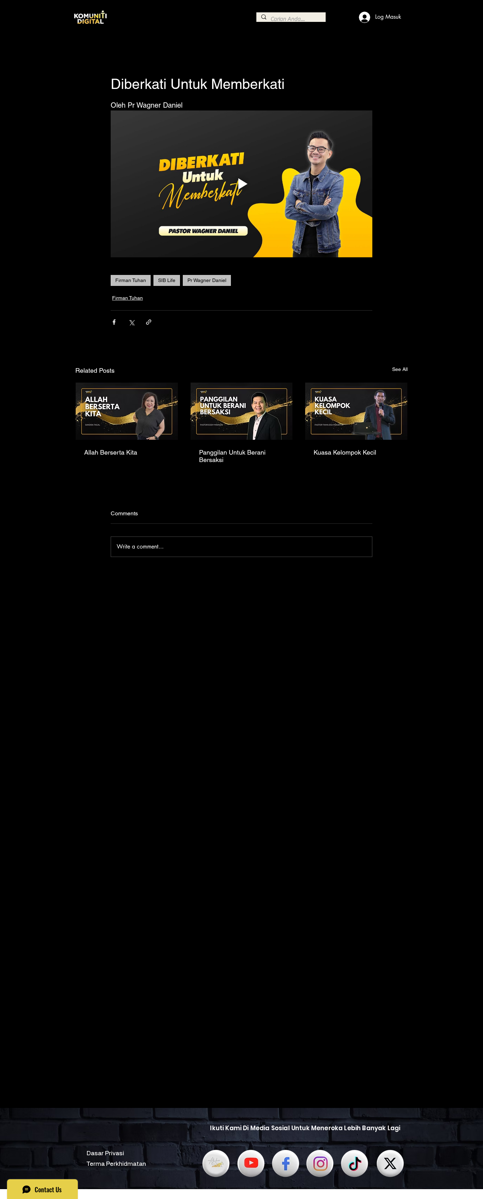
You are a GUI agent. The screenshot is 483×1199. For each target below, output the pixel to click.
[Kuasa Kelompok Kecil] (356, 411)
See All (400, 369)
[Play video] (241, 183)
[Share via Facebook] (114, 322)
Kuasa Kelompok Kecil (345, 452)
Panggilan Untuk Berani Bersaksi (232, 456)
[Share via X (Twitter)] (131, 322)
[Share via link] (148, 322)
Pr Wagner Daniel (206, 280)
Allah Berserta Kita (110, 452)
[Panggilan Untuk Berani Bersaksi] (242, 411)
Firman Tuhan (130, 280)
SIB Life (166, 280)
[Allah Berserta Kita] (127, 411)
